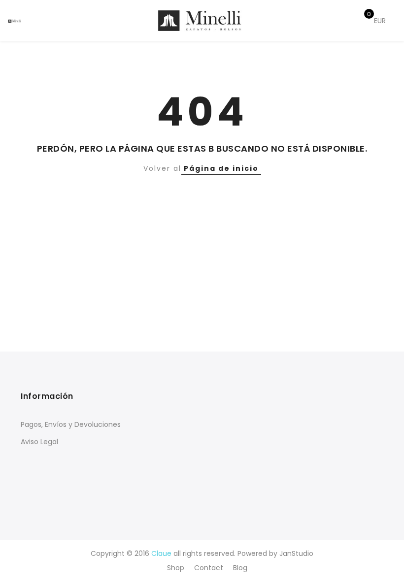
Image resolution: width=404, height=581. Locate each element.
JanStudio (296, 553)
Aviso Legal (39, 442)
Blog (240, 568)
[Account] (329, 21)
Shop (175, 568)
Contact (208, 568)
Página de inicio (221, 168)
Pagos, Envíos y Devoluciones (71, 424)
